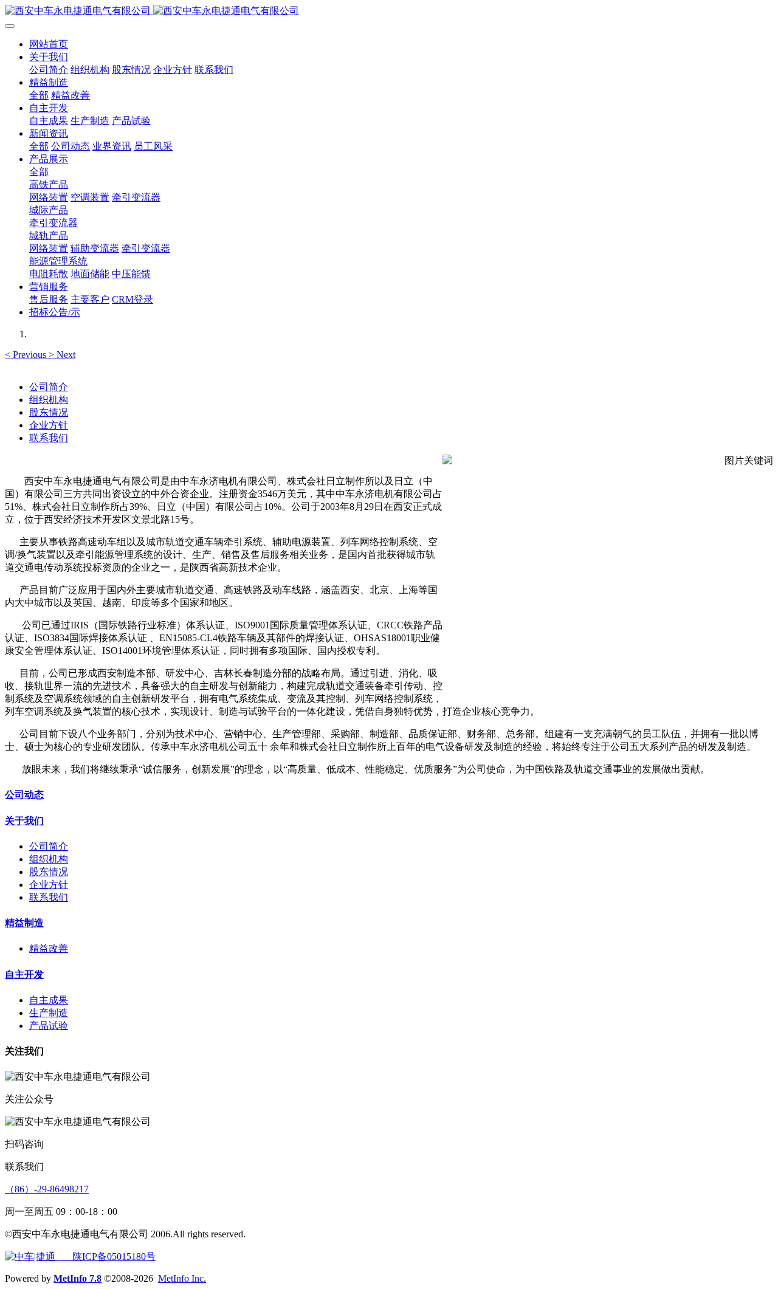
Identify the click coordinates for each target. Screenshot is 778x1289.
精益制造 (24, 923)
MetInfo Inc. (182, 1278)
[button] (27, 354)
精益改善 (48, 948)
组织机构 (48, 399)
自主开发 (24, 974)
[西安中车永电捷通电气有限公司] (389, 11)
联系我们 (48, 438)
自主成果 (48, 1000)
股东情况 (48, 412)
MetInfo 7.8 (77, 1278)
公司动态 (24, 794)
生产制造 (48, 1013)
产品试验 (48, 1025)
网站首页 (48, 44)
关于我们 (24, 821)
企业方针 (48, 425)
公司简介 (48, 387)
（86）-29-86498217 (47, 1189)
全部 (39, 95)
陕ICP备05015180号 (105, 1256)
